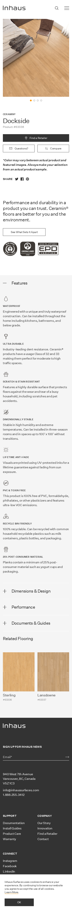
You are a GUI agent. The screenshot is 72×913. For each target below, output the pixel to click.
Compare (55, 148)
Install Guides (12, 828)
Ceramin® (9, 114)
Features (19, 283)
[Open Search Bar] (57, 8)
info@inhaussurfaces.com (21, 790)
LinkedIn (9, 871)
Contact (43, 839)
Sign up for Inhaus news (22, 746)
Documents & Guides (31, 623)
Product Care (12, 834)
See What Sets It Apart (24, 232)
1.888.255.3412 (14, 795)
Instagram (10, 861)
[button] (31, 100)
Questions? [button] (21, 148)
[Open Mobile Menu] (67, 8)
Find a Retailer (38, 138)
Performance (23, 607)
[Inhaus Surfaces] (14, 8)
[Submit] (67, 757)
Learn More (11, 892)
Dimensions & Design (31, 591)
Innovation (44, 828)
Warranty (9, 839)
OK (19, 902)
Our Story (44, 823)
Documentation (14, 823)
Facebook (10, 866)
